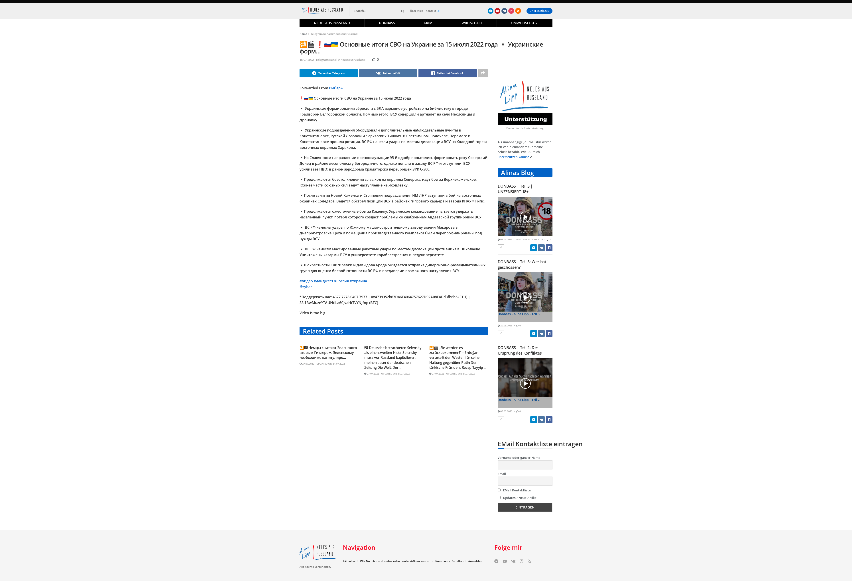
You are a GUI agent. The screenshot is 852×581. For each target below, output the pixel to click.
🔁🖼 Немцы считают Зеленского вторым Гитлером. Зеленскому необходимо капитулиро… (328, 352)
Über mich (416, 11)
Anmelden (475, 561)
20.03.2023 (506, 325)
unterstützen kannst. (514, 157)
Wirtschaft (472, 23)
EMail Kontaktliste (516, 490)
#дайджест (323, 281)
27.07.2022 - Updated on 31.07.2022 (323, 363)
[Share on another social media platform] (483, 73)
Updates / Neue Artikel (519, 498)
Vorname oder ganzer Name (519, 457)
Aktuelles (349, 561)
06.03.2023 (506, 411)
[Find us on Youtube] (497, 11)
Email (502, 474)
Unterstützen (539, 10)
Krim (428, 23)
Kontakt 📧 (433, 11)
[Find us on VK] (504, 11)
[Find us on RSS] (518, 11)
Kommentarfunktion (449, 561)
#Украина (358, 281)
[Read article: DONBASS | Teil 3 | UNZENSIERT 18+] (525, 216)
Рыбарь (336, 88)
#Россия (341, 281)
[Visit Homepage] (323, 11)
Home (303, 34)
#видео (306, 281)
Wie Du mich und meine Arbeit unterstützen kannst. (395, 561)
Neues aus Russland (332, 23)
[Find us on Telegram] (490, 11)
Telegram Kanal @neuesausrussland (334, 34)
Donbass (387, 23)
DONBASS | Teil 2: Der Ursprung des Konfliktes (520, 350)
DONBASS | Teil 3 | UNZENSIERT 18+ (515, 188)
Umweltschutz (524, 23)
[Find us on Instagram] (511, 11)
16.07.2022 (307, 60)
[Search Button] (402, 11)
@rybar (306, 286)
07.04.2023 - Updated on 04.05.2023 (521, 239)
